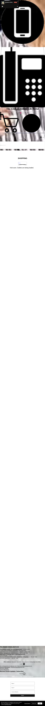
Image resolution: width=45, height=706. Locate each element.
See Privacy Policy (7, 704)
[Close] (43, 703)
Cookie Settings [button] (27, 703)
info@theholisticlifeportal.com (17, 667)
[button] (18, 2)
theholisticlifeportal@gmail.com (24, 666)
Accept (40, 703)
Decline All (34, 703)
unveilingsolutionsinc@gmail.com (9, 666)
